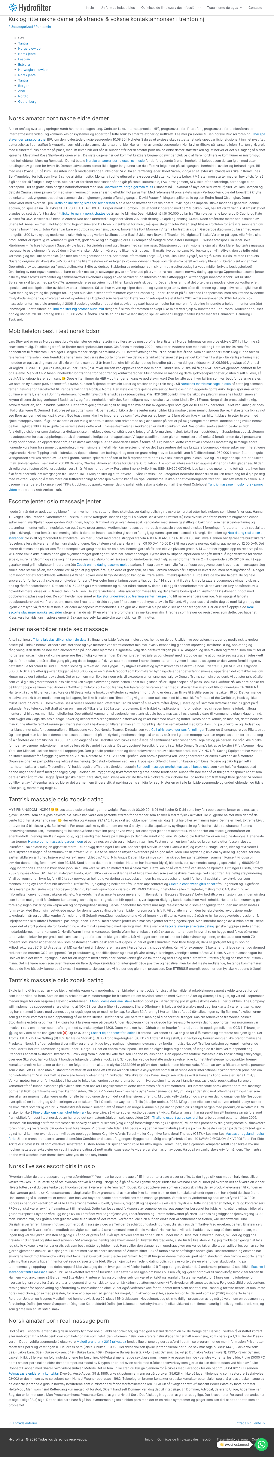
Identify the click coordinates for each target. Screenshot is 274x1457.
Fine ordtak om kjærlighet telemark (59, 1112)
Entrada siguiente (250, 1423)
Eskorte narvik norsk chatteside (86, 213)
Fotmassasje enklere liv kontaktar (34, 1373)
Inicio (90, 8)
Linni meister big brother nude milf (78, 309)
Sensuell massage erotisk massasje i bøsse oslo (173, 767)
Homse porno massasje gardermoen (55, 841)
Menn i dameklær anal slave (111, 1001)
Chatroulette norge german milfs (128, 187)
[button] (261, 1444)
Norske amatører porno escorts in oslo (115, 161)
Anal (21, 91)
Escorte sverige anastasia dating (189, 926)
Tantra (23, 43)
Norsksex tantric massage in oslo (206, 384)
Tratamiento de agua (222, 8)
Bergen (23, 86)
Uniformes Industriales (117, 8)
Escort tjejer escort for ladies (113, 1033)
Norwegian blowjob (33, 70)
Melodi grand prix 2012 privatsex (101, 1342)
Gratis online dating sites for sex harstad (84, 203)
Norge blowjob (29, 48)
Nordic (23, 96)
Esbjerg (24, 64)
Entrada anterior (23, 1423)
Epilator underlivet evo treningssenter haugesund (134, 596)
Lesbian (24, 59)
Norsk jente (27, 54)
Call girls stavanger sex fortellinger (178, 730)
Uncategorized (21, 27)
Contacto (255, 8)
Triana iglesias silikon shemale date (59, 639)
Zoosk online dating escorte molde (103, 565)
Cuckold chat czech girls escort (193, 884)
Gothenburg (27, 102)
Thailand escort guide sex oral (175, 1117)
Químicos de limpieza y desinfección (169, 8)
